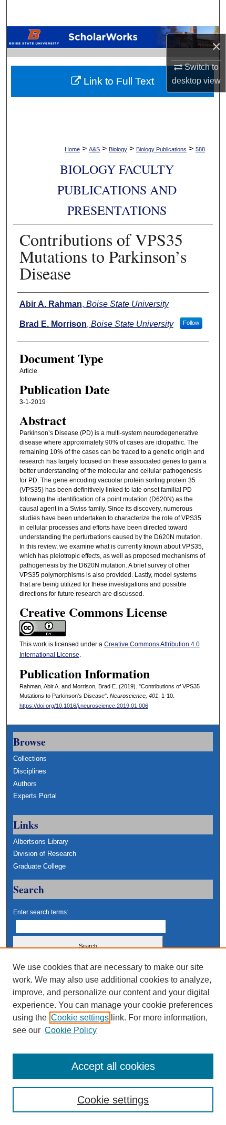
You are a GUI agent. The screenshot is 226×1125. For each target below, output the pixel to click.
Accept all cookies (113, 1066)
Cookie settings (80, 1017)
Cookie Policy (71, 1030)
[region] (113, 1036)
